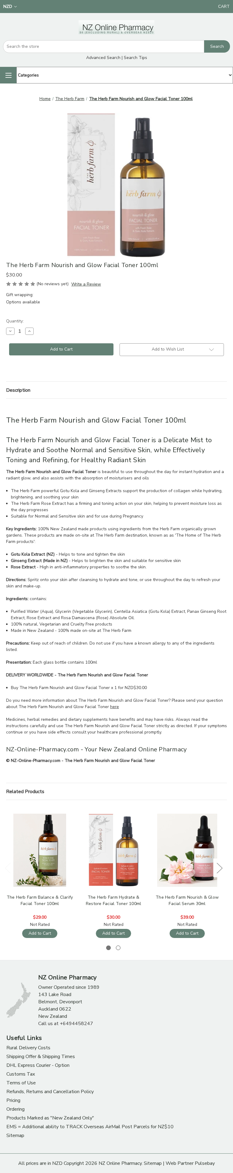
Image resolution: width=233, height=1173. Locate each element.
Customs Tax (20, 1074)
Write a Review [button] (86, 284)
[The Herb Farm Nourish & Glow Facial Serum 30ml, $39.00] (187, 850)
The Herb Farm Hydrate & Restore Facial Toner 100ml (113, 900)
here (114, 707)
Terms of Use (21, 1083)
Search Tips (135, 57)
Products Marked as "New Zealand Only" (50, 1118)
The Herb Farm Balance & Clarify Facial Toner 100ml (40, 900)
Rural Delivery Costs (28, 1047)
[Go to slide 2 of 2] (118, 948)
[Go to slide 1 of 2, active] (108, 948)
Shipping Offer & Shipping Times (40, 1056)
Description (18, 390)
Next (219, 867)
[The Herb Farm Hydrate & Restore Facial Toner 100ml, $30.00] (113, 850)
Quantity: (15, 321)
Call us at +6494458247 (65, 1023)
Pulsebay (205, 1163)
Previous (8, 867)
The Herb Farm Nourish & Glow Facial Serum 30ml (187, 900)
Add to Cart (40, 933)
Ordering (15, 1109)
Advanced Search (103, 57)
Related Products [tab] (25, 791)
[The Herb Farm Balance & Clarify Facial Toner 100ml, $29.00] (40, 850)
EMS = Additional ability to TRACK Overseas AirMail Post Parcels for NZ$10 (90, 1126)
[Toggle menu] (8, 75)
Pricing (13, 1100)
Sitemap (15, 1135)
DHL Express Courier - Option (37, 1065)
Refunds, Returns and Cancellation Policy (50, 1091)
